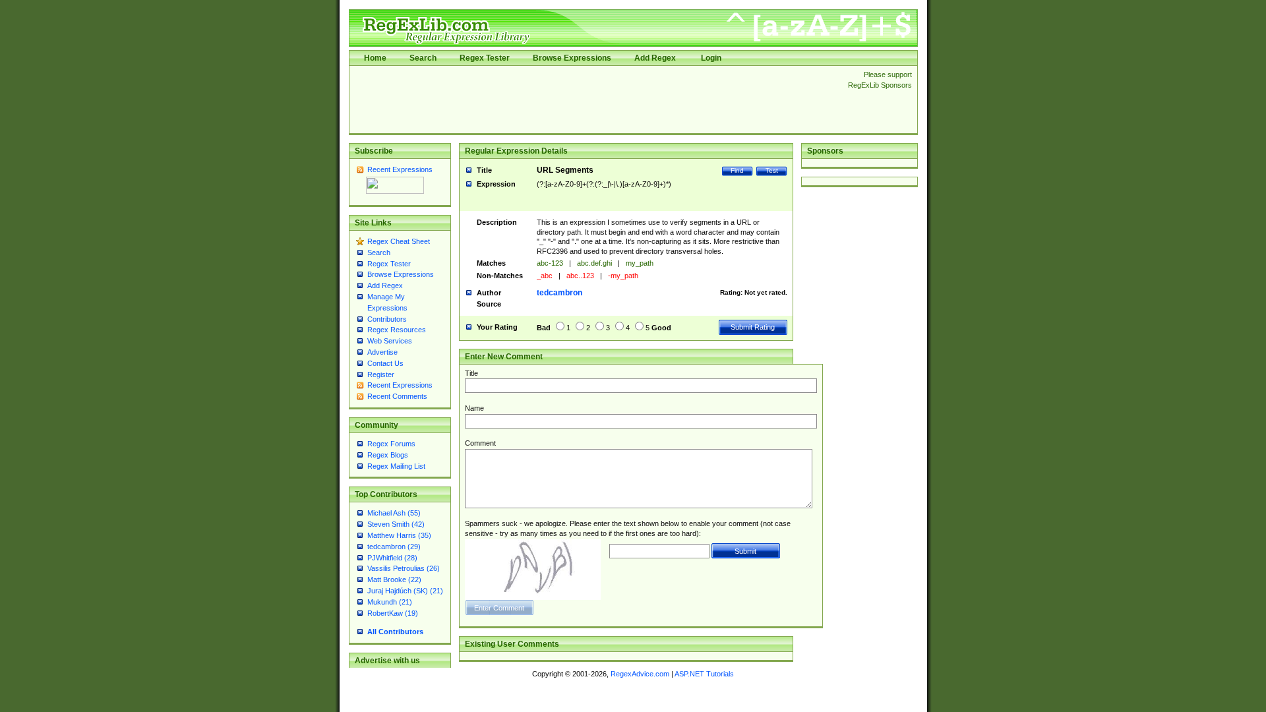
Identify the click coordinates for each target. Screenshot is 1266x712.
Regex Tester (485, 58)
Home (375, 58)
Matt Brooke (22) (394, 579)
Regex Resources (396, 330)
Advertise (382, 352)
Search (423, 58)
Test (772, 170)
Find (737, 170)
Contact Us (385, 363)
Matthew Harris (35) (399, 535)
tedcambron (559, 292)
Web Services (389, 341)
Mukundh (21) (389, 602)
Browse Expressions (572, 58)
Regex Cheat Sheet (398, 241)
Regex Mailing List (396, 466)
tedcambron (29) (394, 546)
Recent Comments (397, 396)
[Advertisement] (595, 99)
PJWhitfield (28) (392, 558)
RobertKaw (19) (392, 613)
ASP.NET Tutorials (704, 674)
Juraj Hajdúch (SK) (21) (405, 591)
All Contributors (395, 632)
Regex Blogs (387, 455)
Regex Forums (391, 444)
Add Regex (655, 58)
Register (380, 374)
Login (711, 58)
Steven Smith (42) (396, 524)
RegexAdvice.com (640, 674)
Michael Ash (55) (394, 513)
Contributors (387, 319)
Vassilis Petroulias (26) (403, 568)
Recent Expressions (400, 169)
